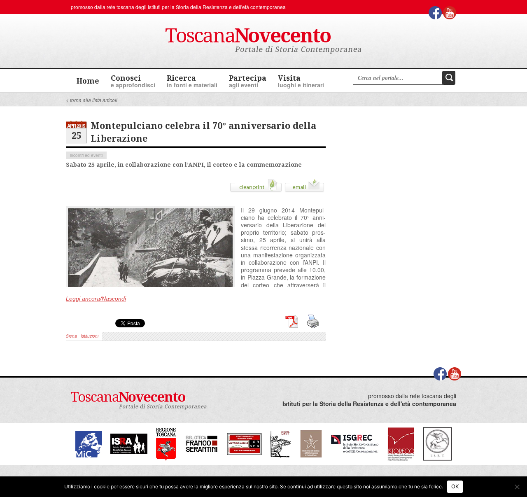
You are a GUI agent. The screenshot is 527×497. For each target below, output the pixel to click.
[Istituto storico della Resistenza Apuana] (128, 442)
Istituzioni (89, 336)
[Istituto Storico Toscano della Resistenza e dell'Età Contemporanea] (437, 442)
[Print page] (256, 188)
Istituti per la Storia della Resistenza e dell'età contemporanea (217, 6)
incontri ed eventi (86, 155)
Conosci (133, 81)
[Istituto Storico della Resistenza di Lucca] (311, 442)
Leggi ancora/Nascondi (96, 298)
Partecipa (247, 81)
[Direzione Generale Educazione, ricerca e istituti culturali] (88, 442)
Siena (71, 336)
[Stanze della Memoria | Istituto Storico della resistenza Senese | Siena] (244, 442)
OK (455, 486)
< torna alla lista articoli (91, 99)
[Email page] (304, 188)
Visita (301, 81)
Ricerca (192, 81)
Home (88, 81)
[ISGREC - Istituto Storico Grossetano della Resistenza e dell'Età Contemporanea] (354, 442)
